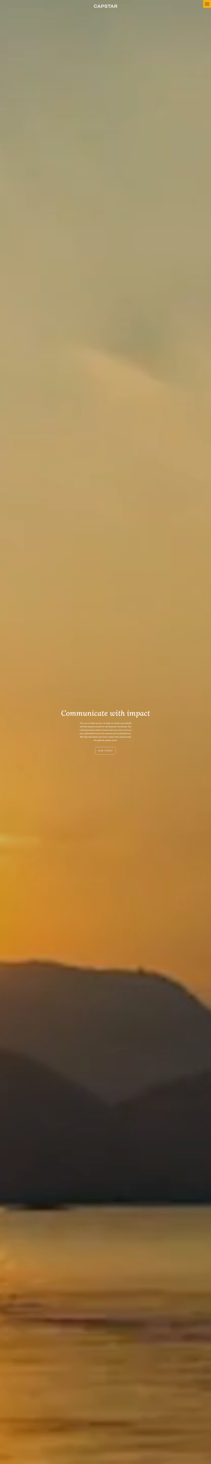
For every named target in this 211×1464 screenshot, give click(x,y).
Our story (105, 750)
